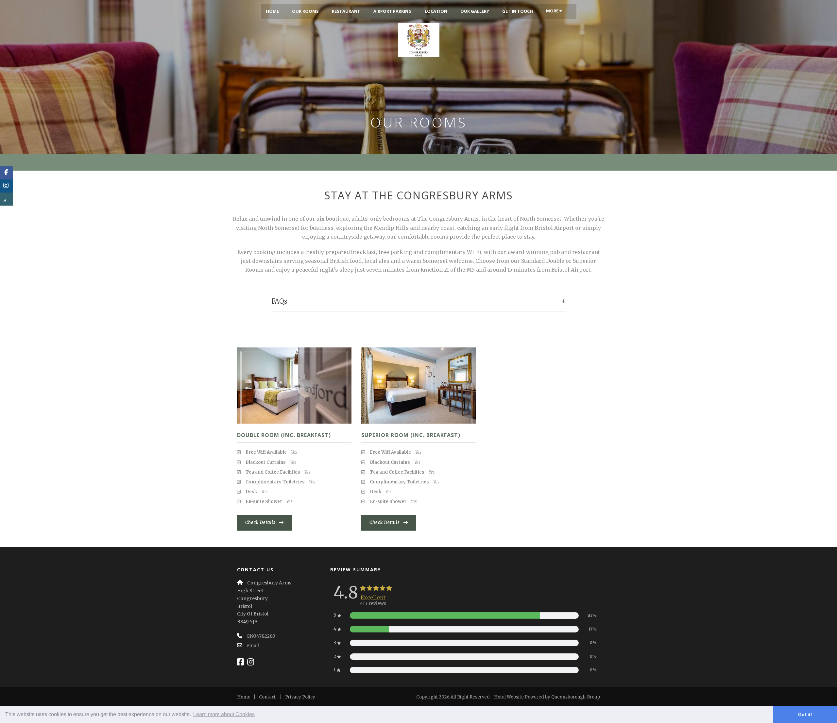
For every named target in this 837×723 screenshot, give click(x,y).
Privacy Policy (300, 697)
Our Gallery (474, 11)
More (552, 11)
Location (436, 11)
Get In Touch (517, 11)
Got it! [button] (805, 714)
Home (272, 11)
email (253, 645)
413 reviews (373, 603)
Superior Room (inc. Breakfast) (410, 435)
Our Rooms (305, 11)
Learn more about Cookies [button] (224, 714)
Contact (267, 697)
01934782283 (261, 636)
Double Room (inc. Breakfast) (284, 435)
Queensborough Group (575, 697)
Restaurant (346, 11)
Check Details (260, 522)
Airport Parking (392, 11)
